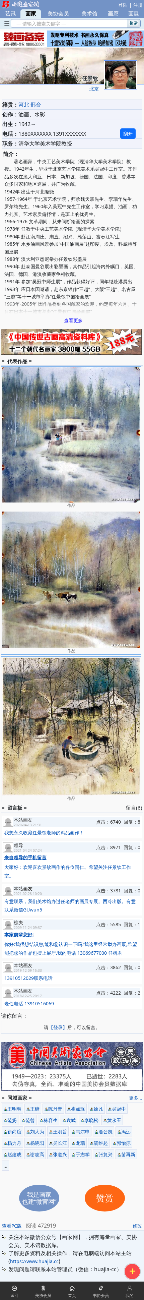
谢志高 (37, 1154)
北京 (94, 88)
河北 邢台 (29, 104)
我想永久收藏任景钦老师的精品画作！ (44, 832)
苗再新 (128, 1154)
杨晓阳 (37, 1143)
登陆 (123, 5)
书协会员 (101, 1295)
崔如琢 (78, 1109)
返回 (14, 1295)
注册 (138, 5)
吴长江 (60, 1143)
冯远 (126, 1131)
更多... (135, 1098)
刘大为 (37, 1131)
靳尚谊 (14, 1131)
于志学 (83, 1154)
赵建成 (14, 1154)
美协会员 (58, 13)
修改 (137, 1226)
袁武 (71, 1120)
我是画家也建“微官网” (39, 1197)
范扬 (12, 1120)
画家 (30, 13)
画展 (133, 13)
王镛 (35, 1109)
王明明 (14, 1109)
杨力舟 (14, 1143)
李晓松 (91, 1120)
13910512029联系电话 (28, 978)
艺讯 (10, 13)
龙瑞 (80, 1143)
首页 (72, 1295)
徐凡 (98, 1109)
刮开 (128, 133)
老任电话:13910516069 (29, 1003)
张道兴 (60, 1154)
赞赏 (105, 1198)
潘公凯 (105, 1131)
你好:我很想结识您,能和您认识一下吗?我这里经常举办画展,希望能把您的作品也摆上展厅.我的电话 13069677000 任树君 (70, 943)
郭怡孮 (124, 1143)
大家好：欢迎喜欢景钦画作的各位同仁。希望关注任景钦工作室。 (67, 866)
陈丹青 (55, 1109)
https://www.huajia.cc (34, 1261)
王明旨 (60, 1131)
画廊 (113, 13)
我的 (130, 1295)
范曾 (30, 1120)
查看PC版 (12, 1226)
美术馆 (89, 13)
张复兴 (105, 1154)
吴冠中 (119, 1109)
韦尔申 (83, 1131)
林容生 (51, 1120)
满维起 (101, 1143)
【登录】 (58, 1027)
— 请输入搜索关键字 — (40, 23)
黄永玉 (114, 1120)
